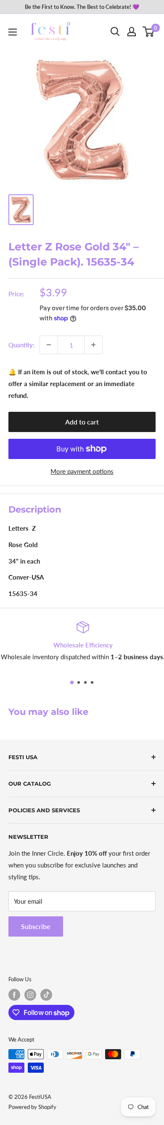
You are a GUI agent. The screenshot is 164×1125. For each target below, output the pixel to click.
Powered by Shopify (32, 1107)
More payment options (82, 471)
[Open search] (115, 31)
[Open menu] (12, 32)
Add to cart (82, 422)
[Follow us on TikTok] (46, 995)
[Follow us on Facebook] (14, 995)
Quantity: (21, 345)
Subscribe (35, 926)
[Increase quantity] (93, 345)
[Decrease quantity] (49, 345)
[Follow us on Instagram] (30, 995)
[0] (148, 32)
